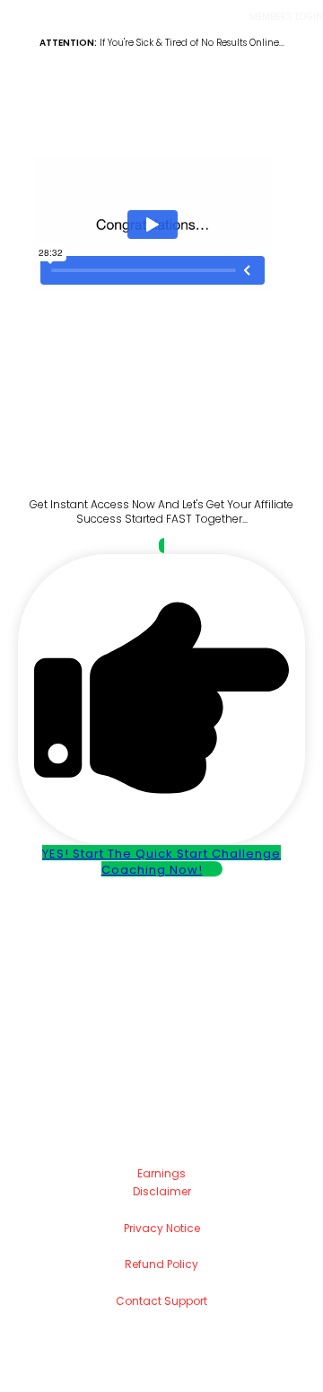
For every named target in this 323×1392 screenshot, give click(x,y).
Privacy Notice (162, 1228)
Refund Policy (161, 1264)
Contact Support (161, 1300)
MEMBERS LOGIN (286, 16)
